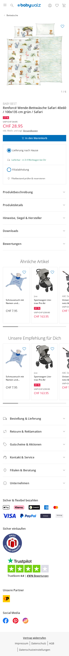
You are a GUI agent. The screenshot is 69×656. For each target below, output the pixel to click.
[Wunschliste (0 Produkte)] (57, 5)
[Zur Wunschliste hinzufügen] (62, 26)
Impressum (21, 643)
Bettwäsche (12, 15)
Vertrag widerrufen (34, 638)
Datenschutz (38, 643)
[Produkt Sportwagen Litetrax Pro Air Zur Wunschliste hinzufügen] (52, 272)
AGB (51, 643)
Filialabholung (20, 169)
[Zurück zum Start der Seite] (65, 631)
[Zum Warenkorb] (64, 5)
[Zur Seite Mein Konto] (50, 5)
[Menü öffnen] (5, 5)
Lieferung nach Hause (25, 150)
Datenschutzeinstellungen (34, 649)
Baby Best (10, 104)
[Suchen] (12, 5)
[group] (34, 54)
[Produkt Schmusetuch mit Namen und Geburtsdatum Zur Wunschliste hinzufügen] (24, 272)
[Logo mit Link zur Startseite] (29, 5)
